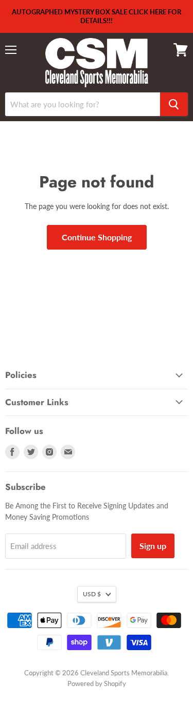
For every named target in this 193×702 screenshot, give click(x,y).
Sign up (152, 546)
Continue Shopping (97, 237)
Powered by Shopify (96, 683)
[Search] (174, 104)
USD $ (92, 594)
